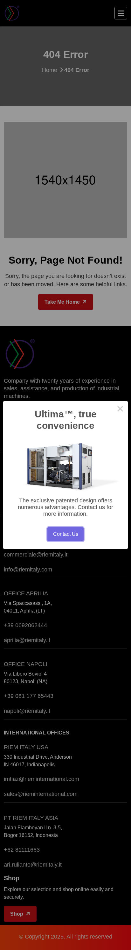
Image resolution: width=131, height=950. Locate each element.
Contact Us (65, 534)
